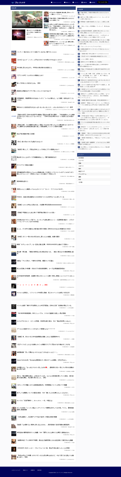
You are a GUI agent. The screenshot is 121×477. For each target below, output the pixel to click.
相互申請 (93, 2)
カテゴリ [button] (76, 2)
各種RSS (85, 2)
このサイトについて (57, 2)
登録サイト (68, 2)
